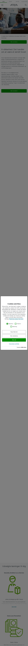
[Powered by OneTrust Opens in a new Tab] (22, 348)
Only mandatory (14, 336)
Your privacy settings (14, 343)
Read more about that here (16, 319)
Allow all (14, 340)
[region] (14, 323)
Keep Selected (14, 332)
